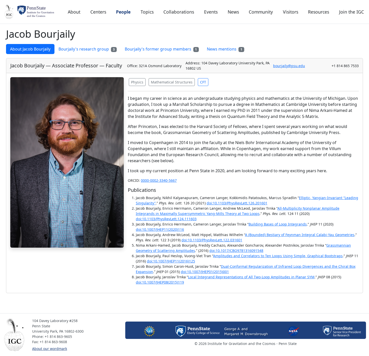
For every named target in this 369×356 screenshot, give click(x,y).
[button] (15, 335)
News (233, 12)
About (74, 12)
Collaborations (178, 12)
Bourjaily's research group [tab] (86, 49)
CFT (203, 82)
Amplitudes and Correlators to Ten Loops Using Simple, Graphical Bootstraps (278, 255)
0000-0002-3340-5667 (159, 180)
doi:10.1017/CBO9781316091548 (236, 250)
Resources (318, 12)
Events (211, 12)
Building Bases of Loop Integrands (278, 224)
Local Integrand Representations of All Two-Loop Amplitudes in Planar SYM (251, 277)
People (123, 12)
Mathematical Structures (172, 82)
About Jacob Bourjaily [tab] (30, 49)
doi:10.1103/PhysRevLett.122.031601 (211, 240)
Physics (137, 82)
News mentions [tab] (224, 49)
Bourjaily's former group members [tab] (161, 49)
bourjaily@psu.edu (289, 65)
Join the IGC (351, 12)
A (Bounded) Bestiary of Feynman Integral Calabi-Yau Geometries (299, 234)
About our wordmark (49, 348)
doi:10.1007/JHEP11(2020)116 (160, 229)
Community (261, 12)
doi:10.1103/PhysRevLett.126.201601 (237, 203)
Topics (147, 12)
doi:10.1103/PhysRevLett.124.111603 (166, 218)
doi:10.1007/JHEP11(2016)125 (171, 261)
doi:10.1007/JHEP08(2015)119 (160, 282)
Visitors (290, 12)
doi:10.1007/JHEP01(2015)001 (205, 271)
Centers (98, 12)
